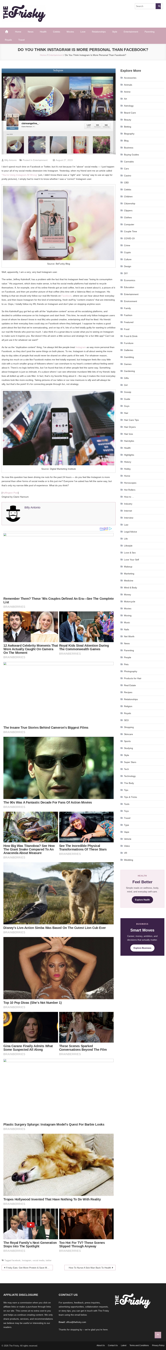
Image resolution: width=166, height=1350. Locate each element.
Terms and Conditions (139, 1345)
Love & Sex (130, 552)
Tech (126, 769)
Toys (126, 811)
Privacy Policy (158, 1345)
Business (128, 147)
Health (43, 31)
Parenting (149, 31)
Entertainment (131, 31)
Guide (127, 399)
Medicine (128, 580)
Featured (128, 322)
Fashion (128, 315)
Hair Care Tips (131, 420)
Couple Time (130, 231)
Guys (126, 406)
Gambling (129, 357)
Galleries (128, 350)
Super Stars (130, 762)
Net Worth (129, 636)
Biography (129, 133)
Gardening (129, 371)
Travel (21, 39)
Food (126, 329)
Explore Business (142, 948)
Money (127, 594)
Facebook (66, 295)
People (127, 657)
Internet (128, 510)
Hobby (127, 469)
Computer (129, 224)
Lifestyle (128, 545)
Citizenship (129, 203)
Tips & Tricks (130, 797)
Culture (127, 259)
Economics (129, 280)
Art (125, 98)
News (30, 31)
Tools (126, 804)
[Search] (158, 6)
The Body (129, 783)
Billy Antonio (10, 160)
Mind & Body (130, 587)
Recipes (128, 692)
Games (127, 364)
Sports (127, 741)
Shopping (129, 727)
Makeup (128, 566)
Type (126, 825)
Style (114, 31)
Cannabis (129, 161)
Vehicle (127, 839)
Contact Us (113, 1345)
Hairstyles (129, 441)
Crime (127, 245)
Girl (126, 385)
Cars (126, 168)
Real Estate (130, 685)
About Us (101, 1345)
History (127, 462)
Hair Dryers (130, 427)
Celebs (56, 31)
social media (38, 1260)
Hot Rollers (129, 489)
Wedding (128, 860)
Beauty (127, 119)
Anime (127, 91)
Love (82, 31)
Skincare (128, 734)
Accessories (130, 77)
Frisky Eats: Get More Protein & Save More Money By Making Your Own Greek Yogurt (29, 1267)
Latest (123, 1345)
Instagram (81, 347)
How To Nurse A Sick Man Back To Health (90, 1267)
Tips (126, 790)
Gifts (126, 378)
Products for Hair (132, 678)
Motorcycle (129, 601)
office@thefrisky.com (76, 1322)
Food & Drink (130, 336)
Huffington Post (10, 492)
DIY (126, 273)
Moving (127, 615)
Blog (126, 140)
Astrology (129, 105)
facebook (16, 1260)
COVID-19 (129, 238)
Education (129, 287)
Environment (130, 301)
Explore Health (142, 900)
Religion (128, 706)
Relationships (99, 31)
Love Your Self (131, 559)
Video (127, 846)
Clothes (128, 217)
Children (128, 196)
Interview (128, 517)
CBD (126, 182)
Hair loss (128, 434)
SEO (126, 720)
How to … (129, 496)
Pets (126, 664)
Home (18, 31)
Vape (126, 832)
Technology (130, 776)
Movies (70, 31)
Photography (130, 671)
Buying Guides (131, 154)
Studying (128, 748)
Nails (126, 629)
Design (127, 266)
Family (127, 308)
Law (126, 524)
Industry (128, 503)
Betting (127, 126)
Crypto (127, 252)
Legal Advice (130, 531)
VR (125, 853)
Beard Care (130, 112)
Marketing (129, 573)
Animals (128, 84)
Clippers (128, 210)
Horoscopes (130, 483)
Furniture (128, 343)
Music (127, 622)
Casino (127, 175)
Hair (126, 413)
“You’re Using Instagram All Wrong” (20, 175)
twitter (48, 1260)
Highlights (129, 455)
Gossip (127, 392)
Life (126, 538)
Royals (8, 39)
